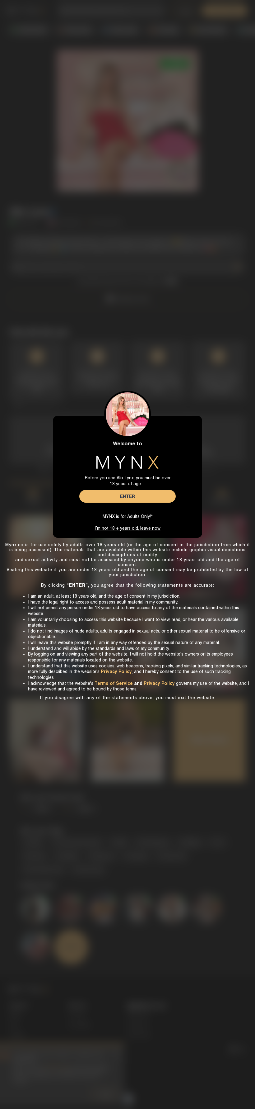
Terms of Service (114, 683)
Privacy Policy (159, 683)
